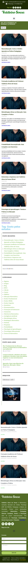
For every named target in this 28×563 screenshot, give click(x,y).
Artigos (6, 283)
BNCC (5, 288)
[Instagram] (18, 8)
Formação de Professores (11, 309)
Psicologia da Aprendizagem (12, 329)
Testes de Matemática (11, 333)
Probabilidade (8, 327)
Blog (5, 285)
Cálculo (6, 290)
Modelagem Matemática (11, 320)
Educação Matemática (11, 296)
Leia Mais (3, 434)
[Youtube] (20, 8)
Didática (6, 294)
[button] (14, 18)
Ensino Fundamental (10, 299)
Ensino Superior (9, 303)
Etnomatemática (9, 307)
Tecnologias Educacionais (12, 331)
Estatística (7, 305)
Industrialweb (23, 559)
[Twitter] (16, 8)
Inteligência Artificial (10, 316)
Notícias (6, 322)
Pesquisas (7, 325)
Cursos (6, 292)
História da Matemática (11, 314)
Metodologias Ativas (10, 318)
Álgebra (6, 281)
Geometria (7, 312)
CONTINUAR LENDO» (6, 62)
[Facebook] (13, 8)
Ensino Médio (8, 301)
